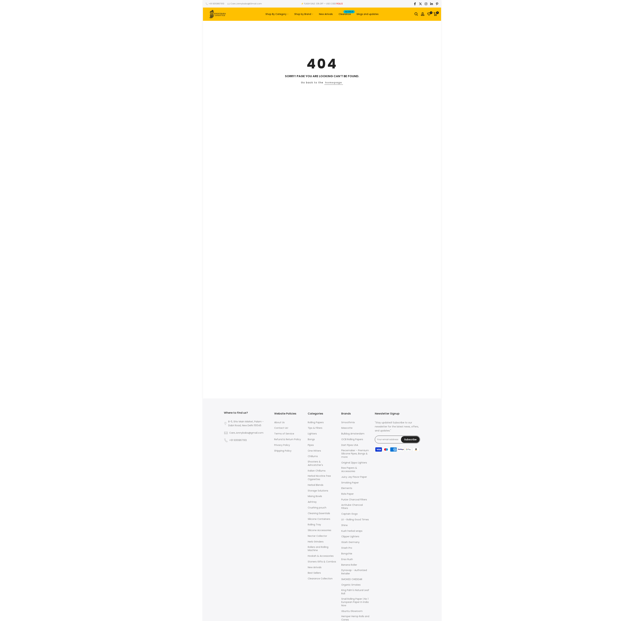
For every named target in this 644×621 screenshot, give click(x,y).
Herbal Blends (315, 485)
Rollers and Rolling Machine (318, 549)
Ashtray (312, 502)
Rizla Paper (347, 494)
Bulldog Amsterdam (352, 433)
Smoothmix (348, 422)
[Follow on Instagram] (425, 4)
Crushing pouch (317, 507)
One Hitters (314, 450)
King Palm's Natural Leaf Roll (355, 592)
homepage (333, 82)
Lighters (312, 433)
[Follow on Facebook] (414, 4)
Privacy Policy (282, 445)
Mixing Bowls (315, 496)
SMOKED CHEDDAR (351, 579)
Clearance (346, 14)
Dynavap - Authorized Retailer (354, 572)
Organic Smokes (351, 584)
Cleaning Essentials (319, 513)
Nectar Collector (317, 536)
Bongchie (346, 553)
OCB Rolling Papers (352, 439)
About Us (279, 422)
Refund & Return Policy (287, 439)
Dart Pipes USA (349, 445)
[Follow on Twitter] (420, 4)
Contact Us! (281, 428)
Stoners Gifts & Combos (322, 561)
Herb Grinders (316, 541)
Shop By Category (275, 14)
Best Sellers (314, 573)
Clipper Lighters (350, 536)
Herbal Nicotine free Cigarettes (319, 477)
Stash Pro (346, 548)
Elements (346, 488)
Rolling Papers (316, 422)
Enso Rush (347, 559)
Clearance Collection (320, 578)
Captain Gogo (349, 513)
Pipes (311, 445)
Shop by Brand (302, 14)
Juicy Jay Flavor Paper (354, 477)
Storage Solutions (318, 490)
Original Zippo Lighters (354, 462)
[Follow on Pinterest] (437, 4)
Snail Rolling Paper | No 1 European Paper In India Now (355, 602)
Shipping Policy (282, 450)
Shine (344, 525)
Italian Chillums (317, 470)
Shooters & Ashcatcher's (315, 463)
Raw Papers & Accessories (349, 469)
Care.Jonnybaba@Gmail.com (246, 3)
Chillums (313, 456)
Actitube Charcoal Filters (352, 506)
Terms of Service (284, 433)
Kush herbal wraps (351, 531)
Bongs (311, 439)
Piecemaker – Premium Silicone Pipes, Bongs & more (355, 454)
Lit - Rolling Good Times (355, 519)
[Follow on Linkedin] (431, 4)
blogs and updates (368, 14)
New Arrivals (326, 14)
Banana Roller (349, 564)
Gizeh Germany (350, 542)
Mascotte (347, 428)
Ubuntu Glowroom (352, 611)
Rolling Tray (314, 524)
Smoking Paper (350, 482)
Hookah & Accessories (321, 556)
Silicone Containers (319, 519)
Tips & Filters (315, 428)
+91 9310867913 (216, 3)
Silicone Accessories (319, 530)
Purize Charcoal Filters (354, 499)
